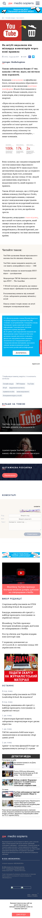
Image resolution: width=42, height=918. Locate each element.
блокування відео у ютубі (12, 395)
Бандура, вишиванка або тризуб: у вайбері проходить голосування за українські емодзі (18, 615)
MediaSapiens (18, 62)
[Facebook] (29, 57)
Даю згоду (21, 914)
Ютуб (5, 388)
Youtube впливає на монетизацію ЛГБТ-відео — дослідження (20, 272)
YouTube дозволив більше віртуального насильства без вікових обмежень (20, 256)
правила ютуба (8, 392)
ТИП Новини (20, 384)
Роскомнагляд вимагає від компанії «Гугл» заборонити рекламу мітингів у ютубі (19, 296)
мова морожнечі (23, 392)
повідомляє (17, 80)
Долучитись (21, 352)
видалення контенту (17, 388)
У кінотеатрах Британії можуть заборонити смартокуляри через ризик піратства (20, 721)
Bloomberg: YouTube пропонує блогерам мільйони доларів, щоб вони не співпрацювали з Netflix (20, 626)
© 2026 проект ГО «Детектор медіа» (13, 867)
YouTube (30, 384)
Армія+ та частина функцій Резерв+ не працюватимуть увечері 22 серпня (20, 747)
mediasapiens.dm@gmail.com (15, 869)
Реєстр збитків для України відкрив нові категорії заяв (19, 635)
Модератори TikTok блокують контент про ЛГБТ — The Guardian (19, 279)
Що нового (20, 18)
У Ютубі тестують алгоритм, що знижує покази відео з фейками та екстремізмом (20, 287)
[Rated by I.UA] (16, 888)
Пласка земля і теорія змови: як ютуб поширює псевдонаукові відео (19, 305)
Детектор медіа (21, 756)
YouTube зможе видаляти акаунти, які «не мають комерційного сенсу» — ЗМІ (19, 264)
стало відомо (31, 217)
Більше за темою (13, 404)
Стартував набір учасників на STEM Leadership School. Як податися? (19, 605)
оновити (37, 506)
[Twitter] (33, 57)
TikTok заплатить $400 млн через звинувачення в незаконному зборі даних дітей (19, 735)
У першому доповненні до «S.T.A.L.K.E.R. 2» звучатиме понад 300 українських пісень (20, 645)
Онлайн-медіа (10, 18)
